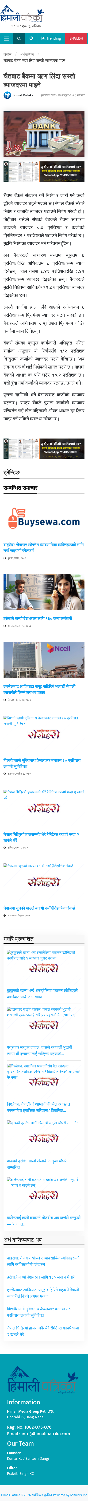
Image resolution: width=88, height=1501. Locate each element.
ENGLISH (76, 38)
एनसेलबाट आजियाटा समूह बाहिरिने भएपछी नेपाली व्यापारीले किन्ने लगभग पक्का (39, 689)
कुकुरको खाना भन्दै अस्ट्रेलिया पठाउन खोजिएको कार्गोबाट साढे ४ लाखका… (42, 994)
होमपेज (7, 54)
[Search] (19, 38)
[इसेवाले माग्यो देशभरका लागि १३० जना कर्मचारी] (44, 592)
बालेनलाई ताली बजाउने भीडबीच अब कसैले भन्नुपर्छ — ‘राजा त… (44, 1221)
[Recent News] (31, 38)
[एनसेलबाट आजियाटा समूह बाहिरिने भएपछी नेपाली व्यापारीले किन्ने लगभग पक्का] (44, 660)
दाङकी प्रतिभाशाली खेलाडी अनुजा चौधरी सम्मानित (37, 1164)
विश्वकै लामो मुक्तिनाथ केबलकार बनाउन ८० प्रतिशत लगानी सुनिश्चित (42, 763)
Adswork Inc (78, 1495)
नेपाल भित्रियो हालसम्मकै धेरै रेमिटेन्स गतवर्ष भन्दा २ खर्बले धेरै (41, 837)
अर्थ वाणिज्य (27, 54)
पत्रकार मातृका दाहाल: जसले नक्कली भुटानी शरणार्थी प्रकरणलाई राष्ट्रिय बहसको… (39, 1051)
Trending (53, 38)
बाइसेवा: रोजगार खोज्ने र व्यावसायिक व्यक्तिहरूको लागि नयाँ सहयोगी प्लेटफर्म (44, 547)
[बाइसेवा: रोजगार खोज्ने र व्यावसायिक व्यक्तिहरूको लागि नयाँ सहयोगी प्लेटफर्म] (44, 518)
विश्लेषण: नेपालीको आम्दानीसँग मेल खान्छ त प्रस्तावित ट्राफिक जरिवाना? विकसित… (38, 1107)
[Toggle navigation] (6, 38)
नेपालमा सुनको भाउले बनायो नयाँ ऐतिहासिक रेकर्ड (39, 908)
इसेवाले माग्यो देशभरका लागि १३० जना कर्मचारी (38, 618)
